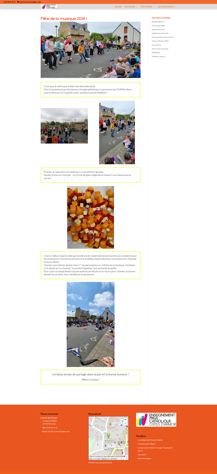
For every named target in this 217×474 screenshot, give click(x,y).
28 (84, 243)
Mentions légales (144, 458)
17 (102, 240)
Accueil (118, 7)
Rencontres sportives (160, 49)
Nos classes (146, 7)
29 (86, 243)
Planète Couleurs (158, 56)
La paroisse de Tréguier (147, 444)
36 (101, 243)
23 (73, 243)
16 (100, 240)
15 (98, 240)
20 (109, 240)
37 (103, 243)
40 (109, 243)
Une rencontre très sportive (162, 37)
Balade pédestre (158, 22)
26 (79, 243)
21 (111, 240)
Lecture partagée (158, 25)
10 (87, 240)
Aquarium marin (158, 29)
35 (99, 243)
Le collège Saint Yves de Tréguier (150, 440)
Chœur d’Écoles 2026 (160, 41)
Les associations (166, 7)
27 (82, 243)
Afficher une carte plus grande (100, 462)
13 (94, 240)
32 (92, 243)
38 (105, 243)
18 (104, 240)
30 (88, 243)
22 (71, 243)
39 (107, 243)
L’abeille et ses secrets (160, 33)
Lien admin (142, 455)
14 (96, 240)
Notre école (129, 7)
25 (77, 243)
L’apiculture (156, 45)
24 (75, 243)
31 (90, 243)
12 (92, 240)
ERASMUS (156, 52)
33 (94, 243)
